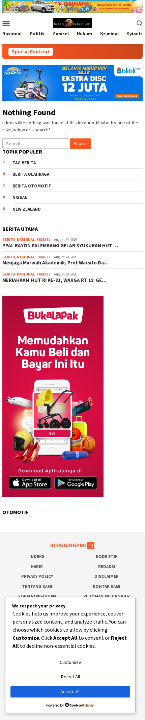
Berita (8, 239)
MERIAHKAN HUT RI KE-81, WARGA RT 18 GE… (54, 280)
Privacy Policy (37, 576)
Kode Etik (107, 556)
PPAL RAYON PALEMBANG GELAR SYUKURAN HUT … (60, 246)
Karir (37, 566)
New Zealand (26, 209)
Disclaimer (106, 576)
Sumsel (43, 239)
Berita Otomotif (31, 186)
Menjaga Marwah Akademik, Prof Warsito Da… (55, 263)
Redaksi (106, 566)
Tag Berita (24, 163)
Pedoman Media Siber (106, 596)
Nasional (26, 239)
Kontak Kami (106, 586)
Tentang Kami (37, 586)
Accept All (70, 691)
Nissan (20, 197)
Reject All (70, 677)
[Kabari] (72, 22)
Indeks (37, 556)
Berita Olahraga (30, 174)
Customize (70, 662)
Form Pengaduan (37, 596)
